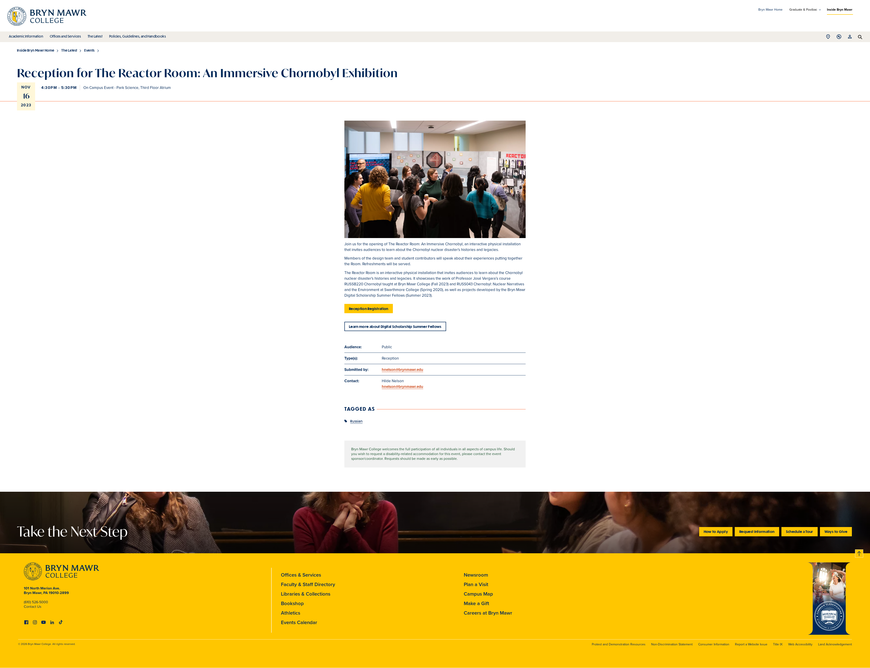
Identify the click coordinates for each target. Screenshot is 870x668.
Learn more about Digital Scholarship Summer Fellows (395, 326)
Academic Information (26, 36)
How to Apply (716, 531)
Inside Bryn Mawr (839, 9)
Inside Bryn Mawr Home (35, 50)
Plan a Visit (476, 584)
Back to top (859, 552)
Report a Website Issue (751, 644)
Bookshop (292, 603)
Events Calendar (299, 622)
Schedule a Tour (799, 531)
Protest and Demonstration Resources (618, 644)
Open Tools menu (839, 38)
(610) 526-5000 (36, 602)
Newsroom (476, 575)
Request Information (757, 531)
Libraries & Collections (305, 594)
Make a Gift (476, 603)
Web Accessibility (800, 644)
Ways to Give (835, 531)
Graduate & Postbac (803, 9)
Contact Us (32, 606)
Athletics (290, 613)
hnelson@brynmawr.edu (402, 369)
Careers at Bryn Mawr (488, 613)
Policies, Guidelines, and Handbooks (137, 36)
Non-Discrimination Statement (672, 644)
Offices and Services (65, 36)
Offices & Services (301, 575)
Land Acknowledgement (835, 644)
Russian (356, 421)
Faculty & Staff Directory (308, 584)
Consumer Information (713, 644)
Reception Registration (368, 308)
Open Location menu (828, 38)
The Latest (95, 36)
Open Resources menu (849, 38)
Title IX (778, 644)
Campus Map (478, 594)
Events (89, 50)
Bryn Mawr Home (770, 9)
